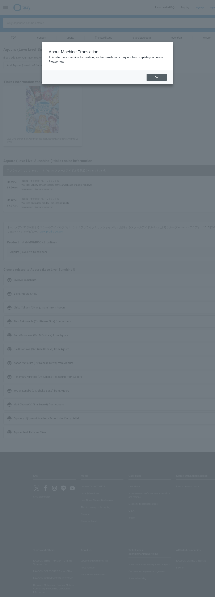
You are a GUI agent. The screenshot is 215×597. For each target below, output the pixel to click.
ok (157, 77)
